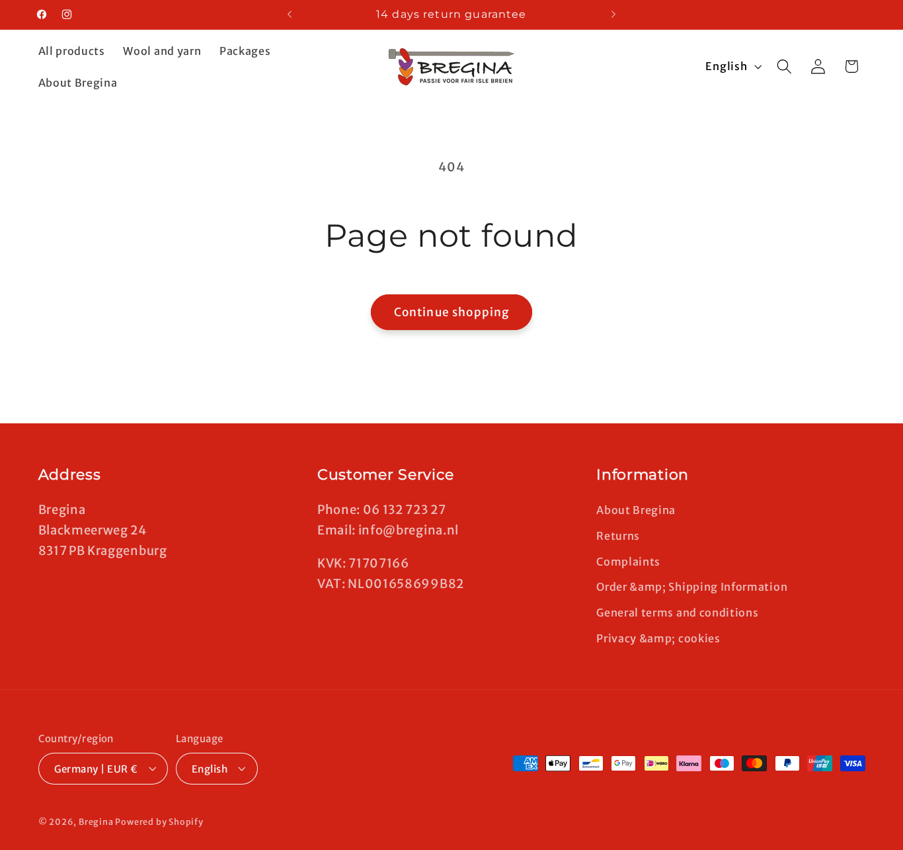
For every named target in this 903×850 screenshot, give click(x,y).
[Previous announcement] (289, 14)
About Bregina (636, 509)
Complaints (628, 561)
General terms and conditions (677, 611)
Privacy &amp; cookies (658, 637)
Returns (618, 535)
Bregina (96, 822)
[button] (784, 66)
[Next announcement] (613, 14)
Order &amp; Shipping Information (691, 586)
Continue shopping (452, 312)
